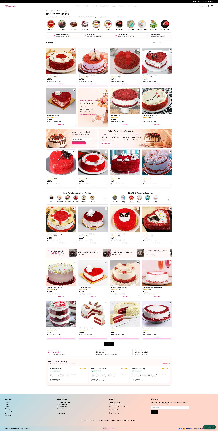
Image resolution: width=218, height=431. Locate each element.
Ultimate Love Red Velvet (150, 75)
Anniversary (132, 6)
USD (6, 1)
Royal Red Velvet (116, 177)
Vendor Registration (123, 420)
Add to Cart (61, 84)
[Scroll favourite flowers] (105, 198)
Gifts (114, 6)
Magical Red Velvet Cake (54, 75)
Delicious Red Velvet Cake (119, 287)
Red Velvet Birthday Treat (87, 234)
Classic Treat (83, 177)
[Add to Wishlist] (74, 49)
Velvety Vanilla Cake (149, 328)
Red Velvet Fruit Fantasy (54, 234)
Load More (109, 344)
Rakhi (78, 6)
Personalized (104, 6)
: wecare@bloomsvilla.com (120, 407)
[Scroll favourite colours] (168, 199)
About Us (87, 420)
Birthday (122, 6)
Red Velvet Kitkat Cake (86, 328)
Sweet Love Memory (53, 115)
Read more (121, 17)
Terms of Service (62, 406)
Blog (81, 420)
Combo (94, 6)
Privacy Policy (61, 413)
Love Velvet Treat (148, 234)
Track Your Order (62, 404)
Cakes (7, 404)
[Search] (208, 6)
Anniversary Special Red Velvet (152, 287)
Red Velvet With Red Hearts (119, 75)
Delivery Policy (61, 409)
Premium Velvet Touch (118, 234)
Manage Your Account (63, 402)
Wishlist (210, 1)
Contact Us (94, 420)
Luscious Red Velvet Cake (118, 328)
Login (194, 1)
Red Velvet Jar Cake (53, 328)
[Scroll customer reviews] (169, 252)
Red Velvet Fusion (148, 177)
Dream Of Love (115, 115)
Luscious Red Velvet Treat (87, 75)
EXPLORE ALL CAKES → (106, 143)
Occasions (8, 415)
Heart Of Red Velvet (85, 287)
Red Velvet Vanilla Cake (150, 115)
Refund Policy (61, 411)
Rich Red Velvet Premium (54, 177)
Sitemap (132, 420)
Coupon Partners (104, 420)
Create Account (202, 1)
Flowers (86, 6)
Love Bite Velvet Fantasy (54, 287)
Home (47, 11)
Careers (113, 420)
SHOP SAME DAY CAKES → (78, 143)
